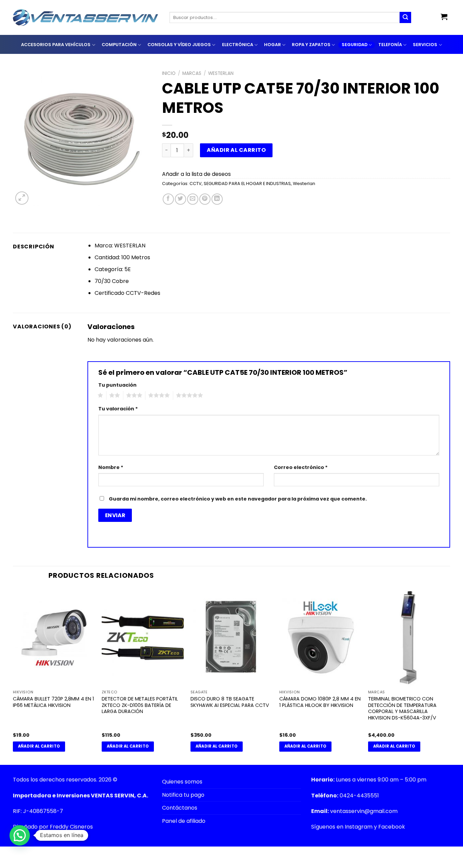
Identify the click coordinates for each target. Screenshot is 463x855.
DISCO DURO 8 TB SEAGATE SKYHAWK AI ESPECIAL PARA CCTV (229, 702)
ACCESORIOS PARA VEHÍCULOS (55, 44)
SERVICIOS (425, 44)
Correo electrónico (301, 467)
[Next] (450, 675)
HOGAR (272, 44)
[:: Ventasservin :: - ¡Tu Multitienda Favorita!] (86, 17)
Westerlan (221, 73)
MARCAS (191, 73)
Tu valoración (118, 408)
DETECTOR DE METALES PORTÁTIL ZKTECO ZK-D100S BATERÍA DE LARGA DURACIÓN (140, 705)
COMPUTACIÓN (119, 44)
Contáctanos (179, 808)
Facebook (391, 827)
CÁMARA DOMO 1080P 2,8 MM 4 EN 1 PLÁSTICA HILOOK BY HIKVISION (320, 702)
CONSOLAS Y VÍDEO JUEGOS (179, 44)
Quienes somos (182, 782)
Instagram (359, 827)
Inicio (169, 73)
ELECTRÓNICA (237, 44)
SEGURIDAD (354, 44)
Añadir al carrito (236, 150)
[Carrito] (444, 17)
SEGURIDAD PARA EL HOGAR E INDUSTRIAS (247, 183)
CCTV (195, 183)
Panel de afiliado (183, 821)
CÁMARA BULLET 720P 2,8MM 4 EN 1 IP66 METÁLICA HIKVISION (53, 702)
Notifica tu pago (183, 795)
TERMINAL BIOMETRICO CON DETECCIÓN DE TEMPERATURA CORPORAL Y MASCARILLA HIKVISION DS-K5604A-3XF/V (402, 708)
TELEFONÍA (390, 44)
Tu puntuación (117, 385)
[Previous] (13, 675)
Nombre (110, 467)
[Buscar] (405, 17)
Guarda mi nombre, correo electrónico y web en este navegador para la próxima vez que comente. (238, 498)
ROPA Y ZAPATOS (311, 44)
